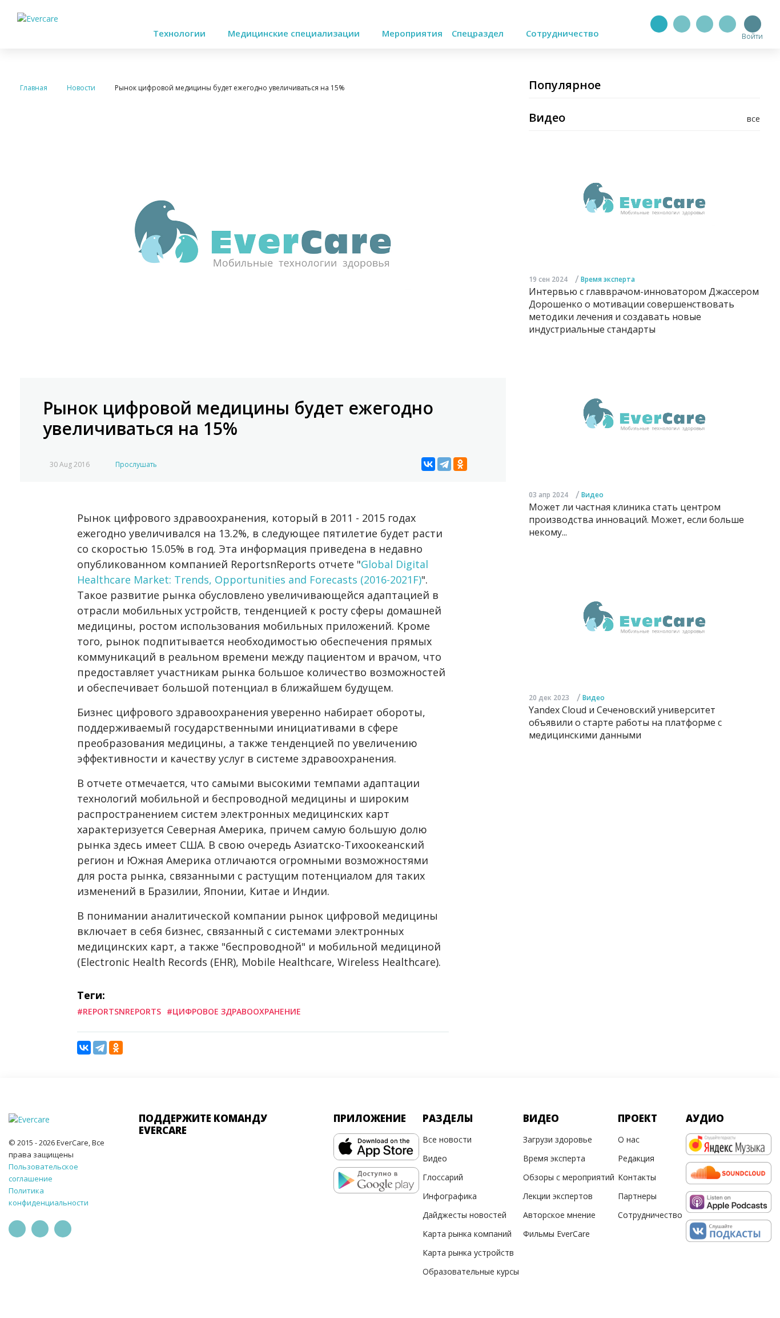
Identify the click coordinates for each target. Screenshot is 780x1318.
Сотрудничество (562, 33)
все (753, 118)
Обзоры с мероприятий (568, 1177)
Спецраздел (479, 33)
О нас (629, 1139)
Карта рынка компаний (467, 1233)
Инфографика (450, 1196)
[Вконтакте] (704, 24)
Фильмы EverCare (556, 1233)
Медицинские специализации (295, 33)
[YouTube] (727, 24)
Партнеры (637, 1196)
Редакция (636, 1158)
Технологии (180, 33)
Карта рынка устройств (468, 1252)
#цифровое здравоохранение (234, 1011)
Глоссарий (443, 1177)
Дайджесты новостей (464, 1214)
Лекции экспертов (558, 1196)
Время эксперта (608, 278)
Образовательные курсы (471, 1271)
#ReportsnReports (119, 1011)
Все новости (447, 1139)
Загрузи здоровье (557, 1139)
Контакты (637, 1177)
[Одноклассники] (460, 464)
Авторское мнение (559, 1214)
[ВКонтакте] (428, 464)
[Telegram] (681, 24)
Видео (592, 495)
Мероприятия (412, 33)
